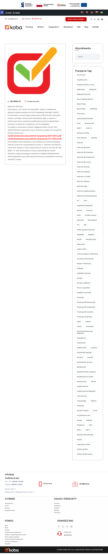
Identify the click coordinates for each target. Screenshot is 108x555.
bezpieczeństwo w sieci (85, 84)
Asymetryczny (82, 80)
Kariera (79, 210)
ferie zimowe (82, 138)
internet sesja (82, 186)
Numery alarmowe (11, 541)
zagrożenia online (83, 444)
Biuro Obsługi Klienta (85, 99)
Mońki (79, 239)
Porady (7, 530)
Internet (80, 143)
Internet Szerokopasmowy (87, 196)
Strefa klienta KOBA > (76, 19)
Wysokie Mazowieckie (85, 435)
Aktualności (68, 27)
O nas (7, 505)
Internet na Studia (83, 176)
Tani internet (82, 396)
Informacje (15, 101)
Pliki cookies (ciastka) (12, 537)
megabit (91, 234)
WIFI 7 (88, 430)
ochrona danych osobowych (87, 254)
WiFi (90, 425)
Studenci (94, 348)
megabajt (80, 234)
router (79, 326)
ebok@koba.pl (84, 484)
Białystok (92, 89)
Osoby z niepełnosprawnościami (15, 534)
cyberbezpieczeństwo (85, 118)
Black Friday (81, 104)
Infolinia (94, 138)
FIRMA (17, 13)
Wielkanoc (81, 425)
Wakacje (89, 420)
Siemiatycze (81, 338)
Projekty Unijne (10, 510)
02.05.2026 (81, 75)
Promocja (80, 297)
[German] (92, 12)
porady (79, 278)
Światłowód (81, 367)
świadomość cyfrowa (84, 362)
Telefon (93, 401)
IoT (78, 201)
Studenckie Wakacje (84, 352)
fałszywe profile (83, 133)
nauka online (81, 249)
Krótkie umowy (90, 215)
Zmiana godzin (82, 449)
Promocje (29, 27)
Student (80, 357)
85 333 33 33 (37, 19)
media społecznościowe (86, 230)
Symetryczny (81, 381)
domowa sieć (89, 123)
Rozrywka (89, 326)
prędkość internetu (84, 292)
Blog (86, 27)
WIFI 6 (79, 430)
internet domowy (83, 167)
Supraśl (90, 357)
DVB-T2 (89, 128)
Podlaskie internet (84, 273)
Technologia (81, 401)
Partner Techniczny (84, 263)
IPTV (85, 201)
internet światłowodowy (86, 191)
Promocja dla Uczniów (85, 312)
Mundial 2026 (91, 239)
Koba (79, 215)
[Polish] (96, 12)
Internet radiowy (83, 181)
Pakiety (56, 510)
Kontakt (95, 27)
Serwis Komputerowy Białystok (85, 332)
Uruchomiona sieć (83, 415)
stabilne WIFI (81, 348)
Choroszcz (81, 113)
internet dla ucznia (84, 162)
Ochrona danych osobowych (14, 539)
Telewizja (80, 406)
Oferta (40, 27)
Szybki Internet (82, 386)
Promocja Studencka (84, 317)
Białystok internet (83, 94)
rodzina (88, 321)
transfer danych (83, 410)
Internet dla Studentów (85, 157)
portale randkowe (83, 283)
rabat (79, 321)
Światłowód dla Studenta (86, 372)
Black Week (81, 109)
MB (85, 225)
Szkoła (93, 381)
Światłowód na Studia (85, 377)
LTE (78, 225)
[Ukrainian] (101, 12)
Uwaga (79, 420)
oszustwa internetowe (85, 259)
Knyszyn (89, 210)
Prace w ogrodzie (83, 288)
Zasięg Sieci (53, 27)
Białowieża (81, 89)
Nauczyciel (81, 244)
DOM (9, 13)
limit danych (92, 220)
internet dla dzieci (83, 147)
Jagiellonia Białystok (84, 205)
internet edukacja (83, 172)
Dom (78, 123)
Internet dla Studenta (85, 152)
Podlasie (80, 268)
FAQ (78, 27)
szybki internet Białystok (86, 391)
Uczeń (95, 410)
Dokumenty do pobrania (13, 532)
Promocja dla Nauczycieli (86, 302)
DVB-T (79, 128)
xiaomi (79, 439)
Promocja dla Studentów (86, 307)
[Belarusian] (82, 12)
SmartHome (81, 343)
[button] (2, 12)
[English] (87, 12)
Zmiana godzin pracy (84, 454)
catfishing (93, 109)
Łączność (80, 220)
